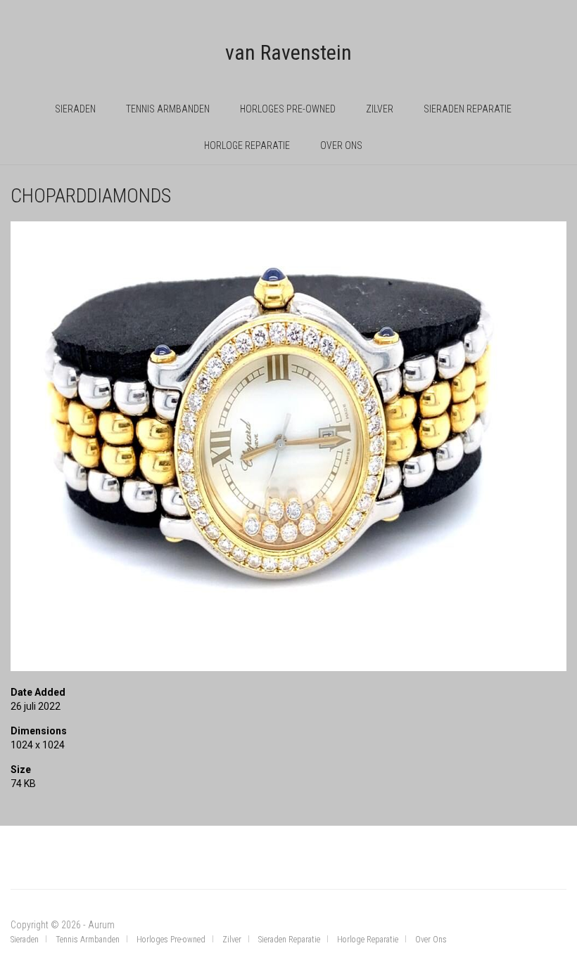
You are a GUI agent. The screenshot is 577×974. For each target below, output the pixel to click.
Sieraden (75, 109)
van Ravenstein (288, 52)
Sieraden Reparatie (468, 109)
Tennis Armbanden (168, 109)
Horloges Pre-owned (288, 109)
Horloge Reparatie (247, 145)
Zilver (379, 109)
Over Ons (341, 145)
